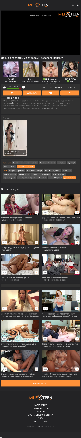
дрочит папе (45, 174)
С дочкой (71, 163)
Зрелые (43, 163)
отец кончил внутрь (34, 171)
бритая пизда (24, 174)
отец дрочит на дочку (26, 178)
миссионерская (10, 174)
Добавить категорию (26, 166)
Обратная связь (40, 408)
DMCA (40, 418)
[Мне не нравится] (23, 87)
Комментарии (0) (12, 92)
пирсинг (35, 174)
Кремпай (51, 163)
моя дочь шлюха (59, 174)
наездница (67, 171)
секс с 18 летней (55, 178)
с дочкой (56, 171)
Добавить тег (69, 178)
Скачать (33, 93)
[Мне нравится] (4, 87)
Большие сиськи (30, 163)
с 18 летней (41, 178)
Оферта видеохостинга (40, 415)
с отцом (12, 171)
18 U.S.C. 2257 (40, 421)
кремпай (21, 171)
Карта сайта (40, 405)
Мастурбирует (9, 166)
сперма (48, 171)
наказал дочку (9, 178)
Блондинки (17, 163)
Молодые (61, 163)
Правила (40, 411)
